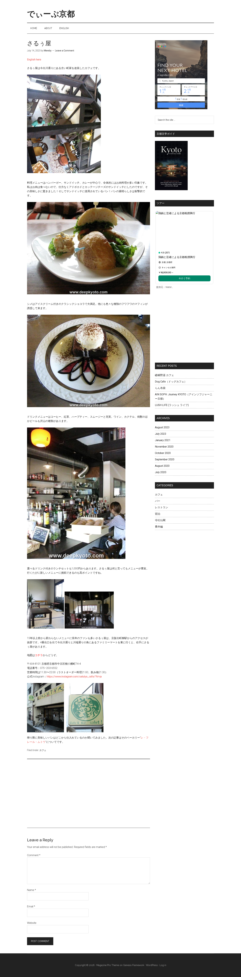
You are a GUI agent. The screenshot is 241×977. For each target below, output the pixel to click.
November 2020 (164, 446)
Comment (33, 855)
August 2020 (162, 465)
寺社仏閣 (160, 520)
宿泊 (157, 513)
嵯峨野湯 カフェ (164, 375)
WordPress (152, 965)
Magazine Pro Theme (107, 965)
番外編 (159, 526)
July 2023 (160, 433)
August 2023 (162, 427)
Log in (163, 965)
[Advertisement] (88, 796)
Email (31, 906)
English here (34, 59)
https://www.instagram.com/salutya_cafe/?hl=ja (74, 676)
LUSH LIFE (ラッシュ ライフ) (172, 405)
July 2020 (160, 472)
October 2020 (163, 453)
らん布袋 (160, 388)
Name (31, 890)
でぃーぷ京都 (51, 13)
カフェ (42, 750)
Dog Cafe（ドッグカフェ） (171, 381)
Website (31, 922)
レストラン (161, 507)
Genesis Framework (133, 965)
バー (157, 501)
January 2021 (162, 440)
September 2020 (164, 459)
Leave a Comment (64, 50)
